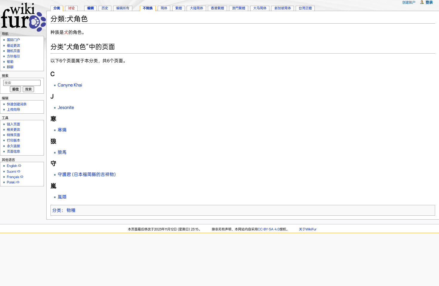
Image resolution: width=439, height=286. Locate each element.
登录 (429, 2)
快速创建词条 (17, 104)
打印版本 (13, 140)
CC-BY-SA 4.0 (269, 229)
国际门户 (13, 40)
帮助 (10, 62)
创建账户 (408, 2)
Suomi (11, 171)
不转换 (148, 8)
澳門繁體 (238, 8)
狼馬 (62, 152)
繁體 (178, 8)
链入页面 (13, 124)
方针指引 (13, 56)
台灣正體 (305, 8)
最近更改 (13, 45)
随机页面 (13, 51)
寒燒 (62, 130)
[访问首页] (23, 16)
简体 (164, 8)
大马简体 (259, 8)
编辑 (90, 8)
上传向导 (13, 109)
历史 (105, 8)
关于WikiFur (308, 229)
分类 (56, 210)
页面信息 (13, 151)
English (12, 166)
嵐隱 (62, 197)
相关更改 (13, 129)
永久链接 (13, 146)
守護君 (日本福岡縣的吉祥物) (87, 174)
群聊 (10, 67)
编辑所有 (122, 8)
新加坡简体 (282, 8)
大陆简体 (196, 8)
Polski (11, 182)
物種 (71, 210)
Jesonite (66, 107)
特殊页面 (13, 135)
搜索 (5, 76)
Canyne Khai (70, 85)
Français (13, 177)
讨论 (71, 8)
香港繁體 (217, 8)
